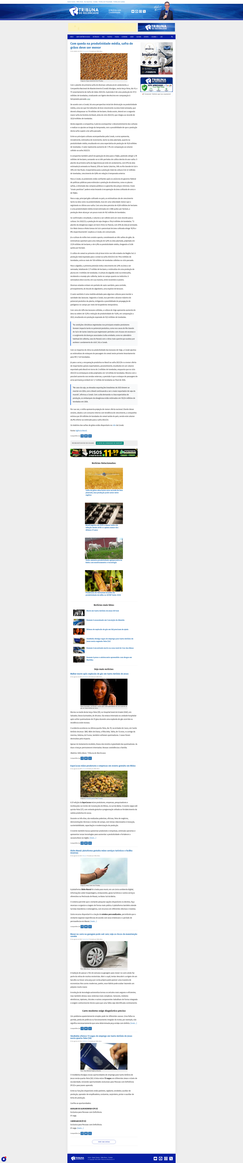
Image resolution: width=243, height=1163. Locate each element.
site (114, 425)
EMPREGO (85, 1041)
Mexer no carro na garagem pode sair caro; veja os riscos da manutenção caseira (103, 935)
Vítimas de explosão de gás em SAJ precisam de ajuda (107, 629)
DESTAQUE (85, 677)
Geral (84, 768)
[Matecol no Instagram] (104, 453)
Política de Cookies (119, 2)
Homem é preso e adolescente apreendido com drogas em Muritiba (109, 658)
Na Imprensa (88, 2)
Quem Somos (71, 2)
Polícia (117, 37)
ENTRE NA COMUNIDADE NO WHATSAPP (110, 443)
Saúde (132, 37)
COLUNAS (154, 37)
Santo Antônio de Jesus (83, 37)
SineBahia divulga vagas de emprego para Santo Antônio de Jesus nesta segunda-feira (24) (109, 640)
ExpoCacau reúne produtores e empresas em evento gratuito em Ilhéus (103, 766)
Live (161, 37)
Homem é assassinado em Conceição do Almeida (105, 620)
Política (109, 37)
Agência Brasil (81, 430)
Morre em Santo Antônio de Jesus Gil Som (102, 611)
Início (89, 1157)
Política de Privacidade (105, 2)
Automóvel (86, 939)
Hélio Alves (79, 2)
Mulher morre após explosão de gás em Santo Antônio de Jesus (99, 674)
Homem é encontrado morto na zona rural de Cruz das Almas (110, 648)
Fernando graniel (90, 798)
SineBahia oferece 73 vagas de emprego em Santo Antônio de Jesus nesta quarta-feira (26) (101, 1037)
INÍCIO (71, 37)
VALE (103, 37)
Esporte (146, 37)
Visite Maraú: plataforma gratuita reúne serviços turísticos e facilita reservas (101, 851)
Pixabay (100, 798)
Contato (95, 2)
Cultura (138, 37)
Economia (124, 37)
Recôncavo (96, 37)
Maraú (84, 855)
